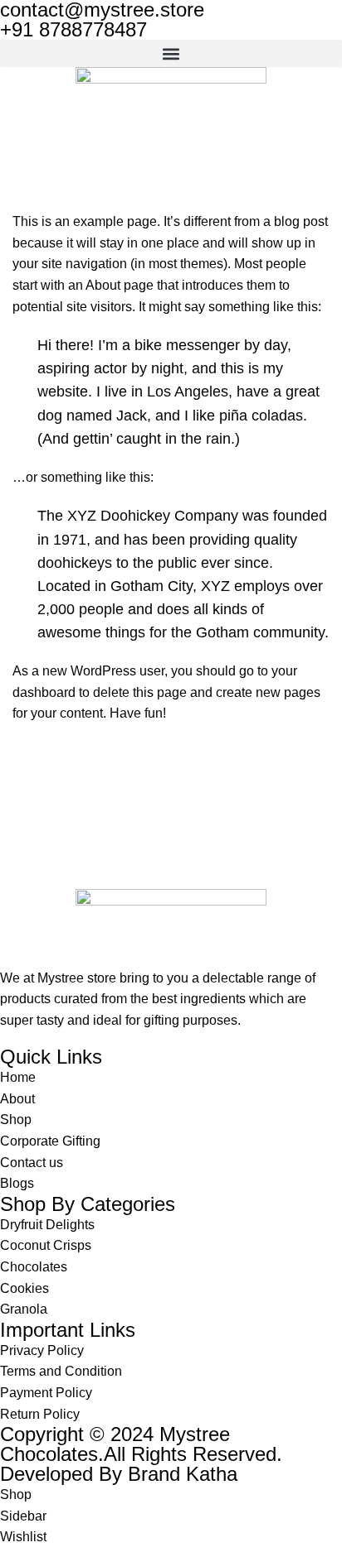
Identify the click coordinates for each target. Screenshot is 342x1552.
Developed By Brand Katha (118, 1474)
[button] (171, 53)
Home (26, 201)
